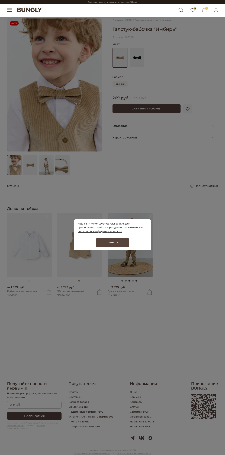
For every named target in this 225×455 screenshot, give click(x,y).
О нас (133, 392)
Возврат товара (79, 401)
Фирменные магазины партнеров (91, 416)
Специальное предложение (152, 20)
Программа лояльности (84, 426)
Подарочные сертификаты (86, 411)
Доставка (75, 397)
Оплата (73, 392)
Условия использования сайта (134, 453)
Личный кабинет (80, 421)
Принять (112, 242)
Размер (117, 77)
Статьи (134, 406)
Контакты (136, 401)
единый (120, 84)
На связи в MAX (140, 426)
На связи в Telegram (143, 421)
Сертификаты (139, 411)
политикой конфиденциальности (100, 231)
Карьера (135, 397)
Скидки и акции (79, 406)
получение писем (15, 425)
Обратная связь (140, 416)
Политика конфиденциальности (92, 453)
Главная (117, 20)
